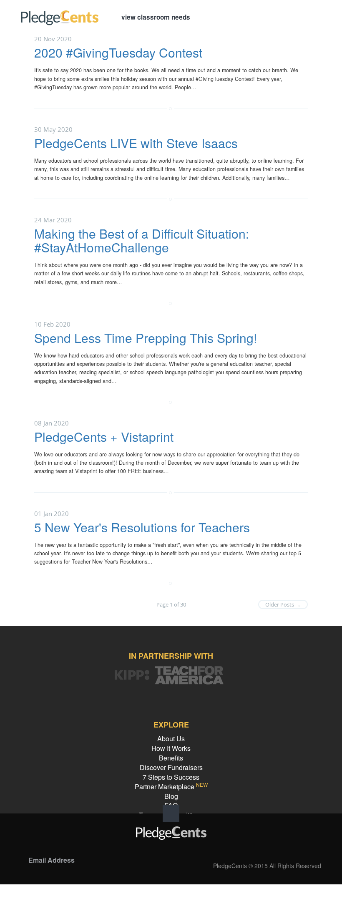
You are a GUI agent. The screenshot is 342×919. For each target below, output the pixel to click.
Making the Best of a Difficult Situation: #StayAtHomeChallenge (141, 240)
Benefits (171, 758)
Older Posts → (283, 604)
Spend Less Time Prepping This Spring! (145, 338)
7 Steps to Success (171, 777)
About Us (171, 738)
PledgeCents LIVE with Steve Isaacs (136, 143)
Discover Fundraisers (171, 767)
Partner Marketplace (171, 786)
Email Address (51, 860)
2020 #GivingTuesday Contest (118, 52)
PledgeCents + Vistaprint (104, 437)
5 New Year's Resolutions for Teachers (142, 527)
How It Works (171, 748)
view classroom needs (155, 17)
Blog (171, 796)
